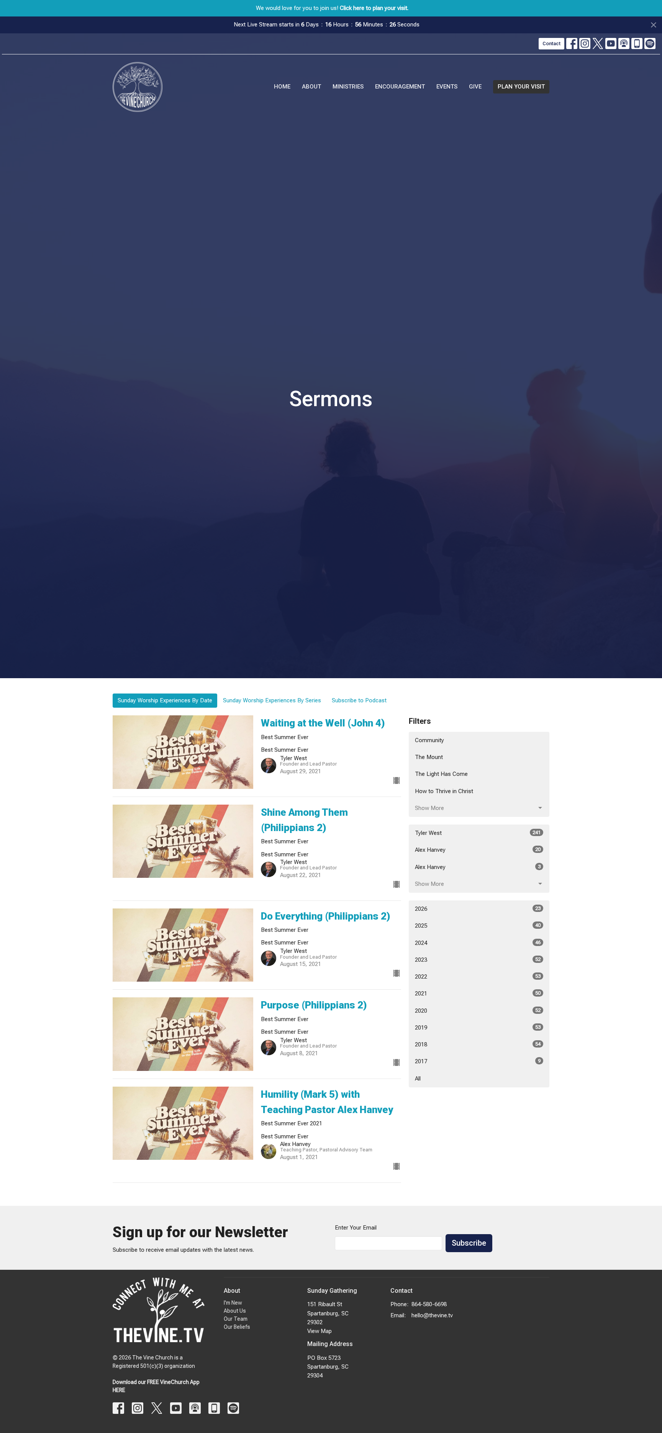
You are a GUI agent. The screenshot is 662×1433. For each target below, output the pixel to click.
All (418, 1078)
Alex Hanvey (478, 849)
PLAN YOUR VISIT (521, 86)
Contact (551, 43)
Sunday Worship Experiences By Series (272, 700)
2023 (478, 959)
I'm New (233, 1303)
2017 (478, 1061)
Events (446, 86)
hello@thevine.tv (432, 1315)
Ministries (348, 86)
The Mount (429, 757)
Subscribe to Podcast (359, 700)
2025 (478, 925)
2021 (478, 993)
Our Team (235, 1319)
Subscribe (469, 1243)
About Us (235, 1311)
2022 (478, 976)
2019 (478, 1027)
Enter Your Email (356, 1227)
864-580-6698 (429, 1304)
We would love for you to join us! (332, 8)
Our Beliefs (237, 1327)
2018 (478, 1044)
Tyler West (478, 833)
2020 (478, 1010)
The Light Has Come (441, 774)
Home (282, 86)
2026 (478, 908)
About (311, 86)
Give (475, 86)
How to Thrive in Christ (444, 791)
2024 (478, 942)
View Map (319, 1331)
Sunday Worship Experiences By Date (165, 700)
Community (429, 740)
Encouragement (400, 86)
